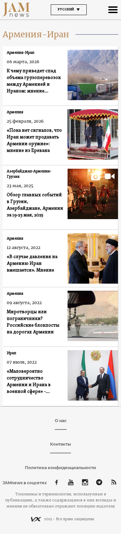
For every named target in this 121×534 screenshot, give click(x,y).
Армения (15, 112)
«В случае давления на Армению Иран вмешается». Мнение (32, 263)
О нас (61, 420)
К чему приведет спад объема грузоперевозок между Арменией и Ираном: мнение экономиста (34, 81)
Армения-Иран (20, 52)
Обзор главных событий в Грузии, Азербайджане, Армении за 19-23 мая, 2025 (35, 205)
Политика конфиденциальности (60, 467)
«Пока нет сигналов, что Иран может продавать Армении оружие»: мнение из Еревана (34, 141)
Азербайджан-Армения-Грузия (29, 174)
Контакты (60, 444)
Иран (11, 353)
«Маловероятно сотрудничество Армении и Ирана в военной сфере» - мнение (29, 382)
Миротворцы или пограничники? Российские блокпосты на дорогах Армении (33, 322)
